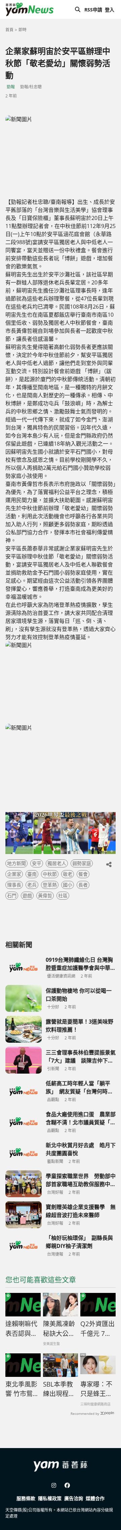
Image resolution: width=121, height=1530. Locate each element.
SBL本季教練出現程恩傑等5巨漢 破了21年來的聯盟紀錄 (60, 1389)
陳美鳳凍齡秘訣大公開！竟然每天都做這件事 (59, 1328)
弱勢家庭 (81, 863)
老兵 (32, 885)
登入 (109, 9)
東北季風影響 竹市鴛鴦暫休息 (22, 1389)
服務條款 (25, 1498)
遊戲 (27, 895)
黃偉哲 (45, 895)
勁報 (11, 87)
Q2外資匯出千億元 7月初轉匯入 (97, 1328)
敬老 (67, 874)
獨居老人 (56, 863)
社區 (63, 895)
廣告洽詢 (73, 1498)
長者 (83, 885)
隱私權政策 (50, 1498)
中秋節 (50, 874)
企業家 (14, 874)
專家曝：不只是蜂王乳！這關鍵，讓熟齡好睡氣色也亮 (96, 1389)
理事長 (14, 885)
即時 (22, 30)
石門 (11, 895)
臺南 (32, 874)
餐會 (83, 874)
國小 (67, 885)
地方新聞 (16, 863)
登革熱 (50, 885)
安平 (36, 863)
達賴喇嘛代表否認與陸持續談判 (21, 1328)
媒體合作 (95, 1498)
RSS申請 (93, 9)
